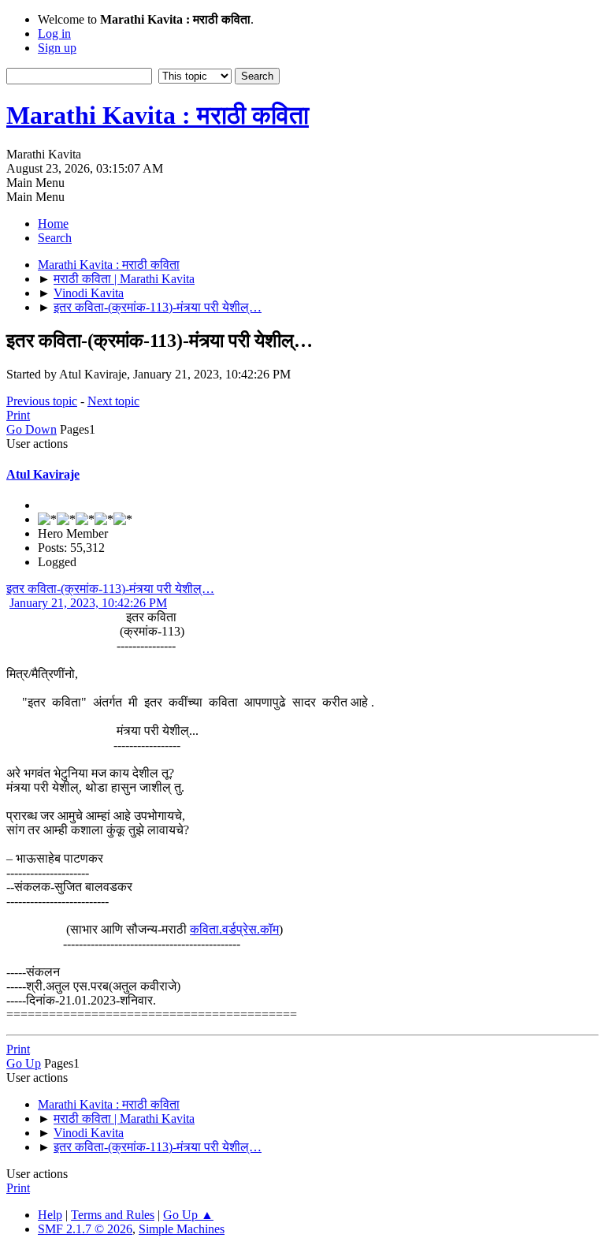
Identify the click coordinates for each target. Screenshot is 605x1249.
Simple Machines (182, 1229)
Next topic (113, 401)
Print (18, 415)
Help (50, 1214)
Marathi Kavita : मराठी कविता (157, 115)
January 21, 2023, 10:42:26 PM (88, 603)
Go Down (31, 429)
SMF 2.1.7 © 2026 (85, 1229)
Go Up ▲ (188, 1214)
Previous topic (41, 401)
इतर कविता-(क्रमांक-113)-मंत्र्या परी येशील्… (110, 588)
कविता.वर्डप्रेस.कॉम (234, 929)
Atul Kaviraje (43, 474)
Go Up (23, 1063)
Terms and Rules (112, 1214)
